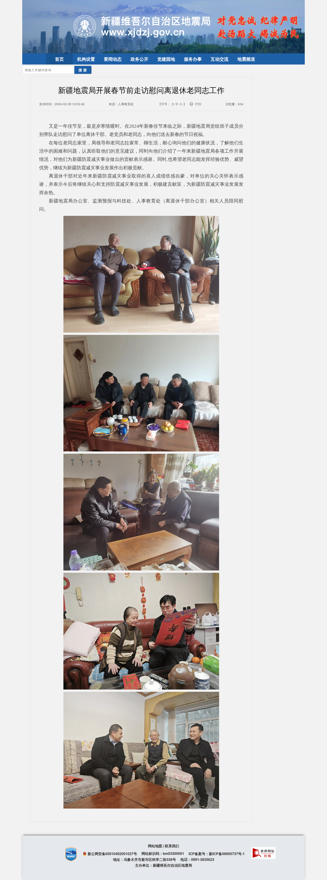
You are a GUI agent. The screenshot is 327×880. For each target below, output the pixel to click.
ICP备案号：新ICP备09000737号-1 (217, 853)
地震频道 (246, 59)
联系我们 (172, 845)
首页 (59, 59)
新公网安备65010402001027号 (112, 853)
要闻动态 (113, 59)
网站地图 (155, 845)
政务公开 (139, 59)
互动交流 (219, 59)
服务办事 (193, 59)
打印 (198, 104)
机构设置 (86, 59)
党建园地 (166, 59)
